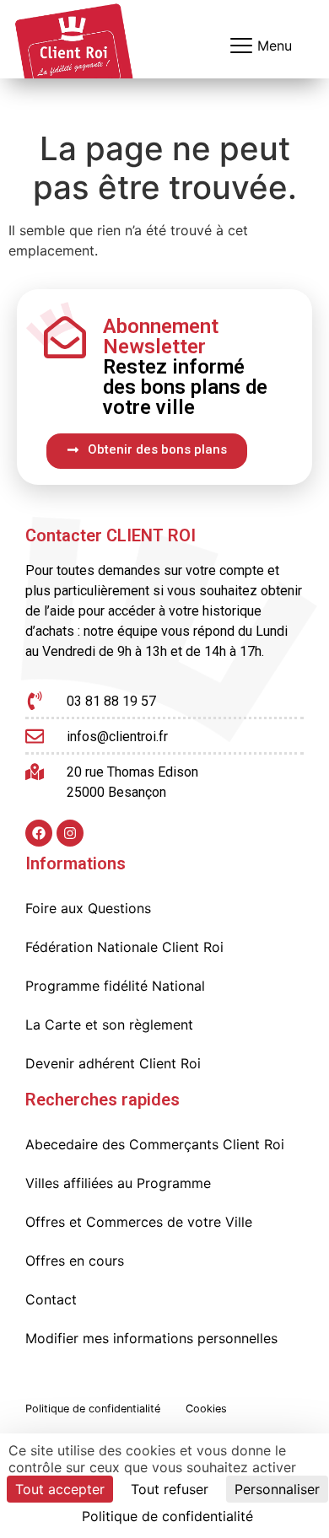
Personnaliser (277, 1489)
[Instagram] (70, 833)
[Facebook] (38, 833)
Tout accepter (60, 1489)
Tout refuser (169, 1489)
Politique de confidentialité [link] (167, 1516)
